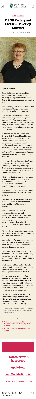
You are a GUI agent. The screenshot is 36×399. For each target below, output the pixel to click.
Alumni (10, 308)
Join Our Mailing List (18, 374)
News (14, 15)
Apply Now (18, 367)
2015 (6, 308)
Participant (29, 308)
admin (13, 32)
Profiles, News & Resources (18, 358)
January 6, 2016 (24, 32)
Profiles (20, 15)
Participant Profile (10, 310)
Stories (24, 310)
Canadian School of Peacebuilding (19, 381)
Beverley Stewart (19, 308)
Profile (19, 310)
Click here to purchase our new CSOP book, (18, 346)
